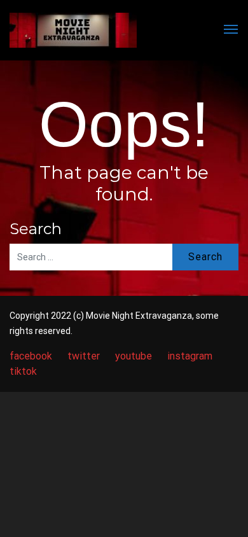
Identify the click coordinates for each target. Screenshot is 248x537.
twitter (83, 356)
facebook (31, 356)
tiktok (23, 371)
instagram (189, 356)
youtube (133, 356)
